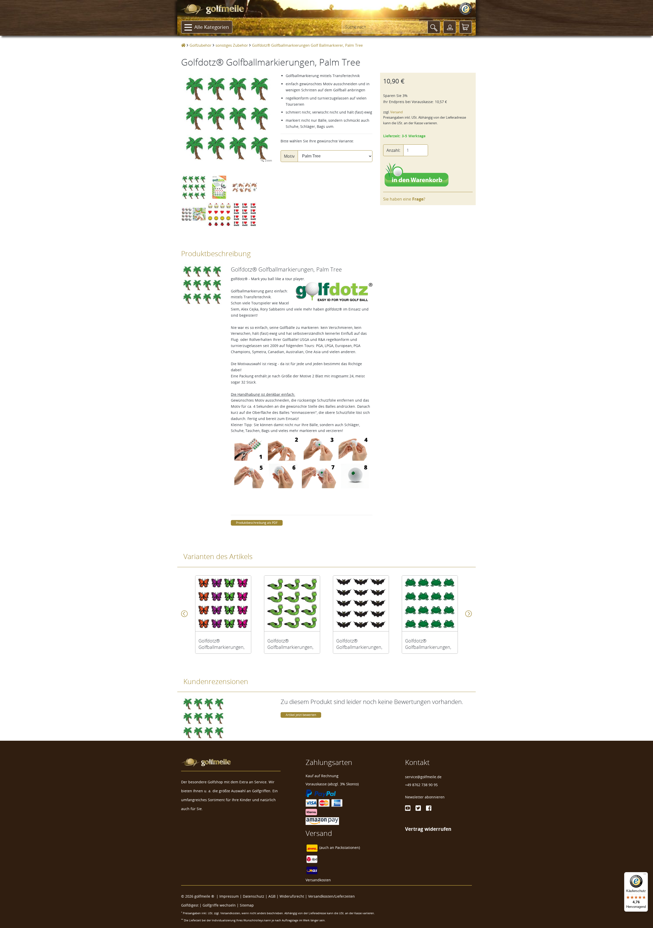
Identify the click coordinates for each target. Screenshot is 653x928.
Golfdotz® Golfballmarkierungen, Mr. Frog (428, 644)
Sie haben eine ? (404, 199)
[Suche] (434, 27)
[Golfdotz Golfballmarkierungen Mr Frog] (430, 603)
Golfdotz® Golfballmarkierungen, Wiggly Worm (290, 644)
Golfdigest (189, 905)
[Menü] (645, 875)
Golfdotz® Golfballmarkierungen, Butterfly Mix (221, 644)
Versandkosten (318, 879)
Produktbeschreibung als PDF (257, 523)
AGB (271, 896)
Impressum (229, 896)
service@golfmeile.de (423, 776)
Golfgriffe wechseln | (221, 905)
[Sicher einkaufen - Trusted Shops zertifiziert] (465, 9)
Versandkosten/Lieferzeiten (331, 896)
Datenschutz (253, 896)
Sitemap (247, 905)
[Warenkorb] (465, 27)
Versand (396, 112)
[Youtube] (407, 808)
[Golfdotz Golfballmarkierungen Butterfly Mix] (223, 603)
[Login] (449, 27)
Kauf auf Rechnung (322, 775)
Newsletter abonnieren (425, 797)
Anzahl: (393, 150)
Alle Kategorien (211, 27)
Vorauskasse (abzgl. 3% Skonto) (332, 784)
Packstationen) (347, 847)
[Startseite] (183, 45)
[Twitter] (418, 808)
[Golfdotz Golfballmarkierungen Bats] (361, 603)
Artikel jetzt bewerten (301, 715)
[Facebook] (428, 808)
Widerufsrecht (292, 896)
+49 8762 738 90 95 (421, 784)
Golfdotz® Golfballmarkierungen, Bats (359, 644)
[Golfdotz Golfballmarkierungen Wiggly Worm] (292, 603)
